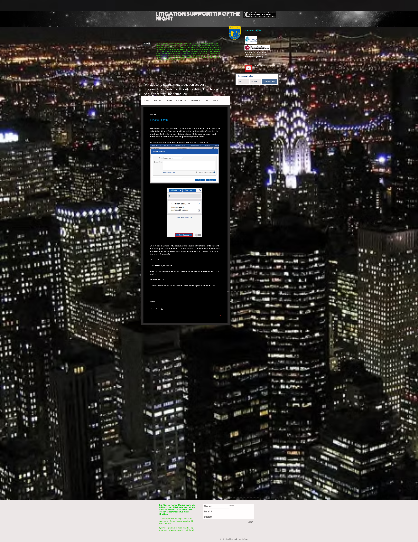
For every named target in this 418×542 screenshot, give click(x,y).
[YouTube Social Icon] (248, 68)
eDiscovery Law (181, 100)
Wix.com (246, 539)
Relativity (152, 302)
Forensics (169, 100)
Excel (206, 100)
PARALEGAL (157, 100)
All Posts (146, 100)
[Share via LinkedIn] (162, 309)
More (214, 100)
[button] (225, 100)
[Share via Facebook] (151, 309)
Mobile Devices (195, 100)
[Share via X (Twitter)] (156, 309)
